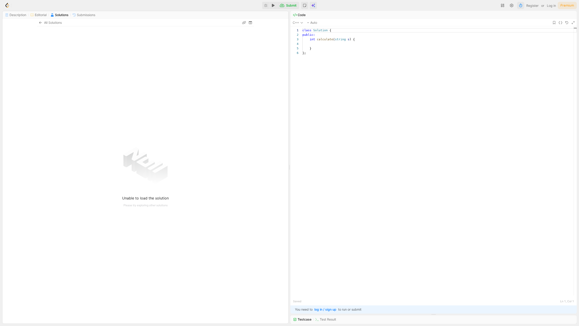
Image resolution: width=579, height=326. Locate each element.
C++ (296, 22)
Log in (551, 5)
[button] (304, 5)
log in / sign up (325, 309)
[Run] (273, 5)
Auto (313, 22)
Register (532, 5)
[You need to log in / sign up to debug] (265, 5)
